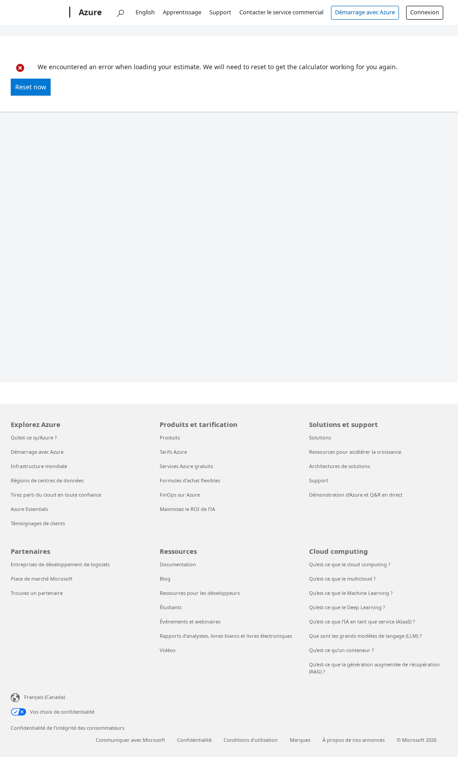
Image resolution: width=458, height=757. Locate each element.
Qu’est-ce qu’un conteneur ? (341, 650)
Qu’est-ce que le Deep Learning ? (347, 607)
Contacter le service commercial (281, 12)
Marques (300, 739)
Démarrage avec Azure (365, 12)
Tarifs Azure (173, 451)
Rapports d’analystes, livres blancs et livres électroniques (226, 635)
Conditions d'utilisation (251, 739)
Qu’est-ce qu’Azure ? (34, 437)
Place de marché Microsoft (41, 578)
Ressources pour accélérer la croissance (355, 451)
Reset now (30, 87)
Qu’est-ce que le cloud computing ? (349, 564)
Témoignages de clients (38, 523)
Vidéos (167, 650)
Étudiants (171, 607)
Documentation (178, 564)
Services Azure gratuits (186, 466)
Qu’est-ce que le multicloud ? (342, 578)
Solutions (320, 437)
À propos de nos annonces (353, 739)
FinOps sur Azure (180, 494)
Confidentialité (194, 739)
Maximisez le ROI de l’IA (187, 509)
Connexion (424, 12)
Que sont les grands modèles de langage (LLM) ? (365, 635)
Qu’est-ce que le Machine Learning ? (351, 593)
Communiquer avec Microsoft (130, 739)
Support (220, 12)
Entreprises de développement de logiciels (60, 564)
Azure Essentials (29, 509)
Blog (165, 578)
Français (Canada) (44, 697)
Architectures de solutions (339, 466)
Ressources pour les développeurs (200, 593)
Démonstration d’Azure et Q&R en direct (356, 494)
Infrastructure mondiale (39, 466)
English (145, 12)
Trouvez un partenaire (37, 593)
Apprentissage (182, 12)
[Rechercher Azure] (120, 11)
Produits (170, 437)
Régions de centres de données (47, 480)
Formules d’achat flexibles (190, 480)
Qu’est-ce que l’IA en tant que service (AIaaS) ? (362, 621)
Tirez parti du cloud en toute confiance (56, 494)
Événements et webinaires (190, 621)
